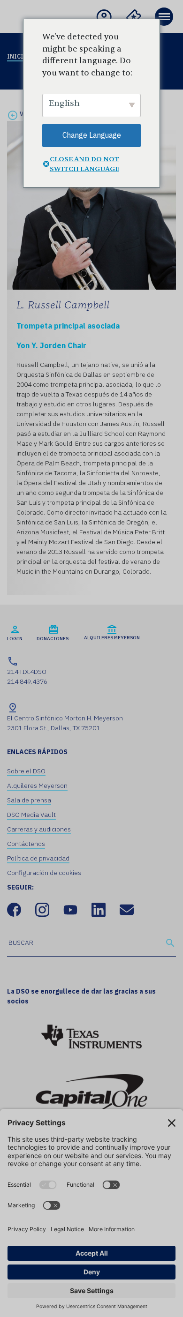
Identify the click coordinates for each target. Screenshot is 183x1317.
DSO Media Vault (31, 814)
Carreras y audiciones (39, 829)
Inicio (17, 56)
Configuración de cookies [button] (44, 872)
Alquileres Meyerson (37, 785)
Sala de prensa (29, 800)
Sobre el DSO (26, 771)
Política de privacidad (38, 858)
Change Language (91, 135)
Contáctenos (26, 843)
